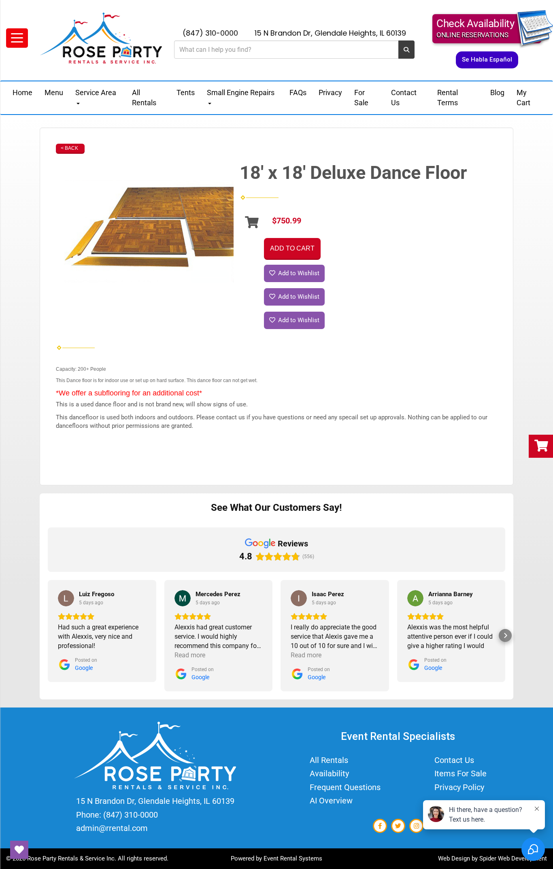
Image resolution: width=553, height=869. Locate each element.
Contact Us (404, 97)
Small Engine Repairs (240, 92)
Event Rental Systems (293, 858)
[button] (47, 635)
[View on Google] (66, 598)
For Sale (361, 97)
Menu (54, 92)
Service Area (95, 92)
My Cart (523, 97)
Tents (186, 92)
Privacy (330, 92)
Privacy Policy (459, 787)
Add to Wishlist (297, 273)
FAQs (297, 92)
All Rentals (144, 97)
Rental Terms (447, 97)
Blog (497, 92)
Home (22, 92)
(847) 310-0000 (210, 33)
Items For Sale (460, 773)
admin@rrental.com (112, 828)
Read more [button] (189, 655)
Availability (329, 773)
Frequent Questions (345, 787)
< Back (69, 148)
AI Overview (331, 800)
